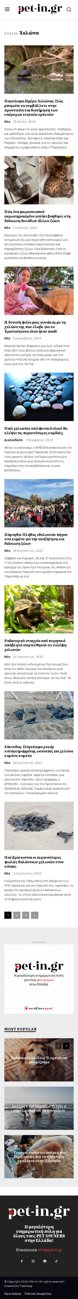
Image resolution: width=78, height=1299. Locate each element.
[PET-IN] (40, 9)
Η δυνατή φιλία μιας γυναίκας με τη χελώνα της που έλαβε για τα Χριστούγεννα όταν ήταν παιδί (34, 327)
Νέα (7, 121)
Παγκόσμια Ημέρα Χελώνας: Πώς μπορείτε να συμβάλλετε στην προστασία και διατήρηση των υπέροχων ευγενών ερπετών (33, 108)
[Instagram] (33, 1261)
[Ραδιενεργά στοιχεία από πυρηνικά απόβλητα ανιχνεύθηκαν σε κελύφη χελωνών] (39, 609)
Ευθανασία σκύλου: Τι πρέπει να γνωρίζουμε (39, 1059)
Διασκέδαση (13, 440)
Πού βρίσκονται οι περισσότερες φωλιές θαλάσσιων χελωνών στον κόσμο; (33, 862)
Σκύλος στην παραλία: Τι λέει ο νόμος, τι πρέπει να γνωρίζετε (39, 1108)
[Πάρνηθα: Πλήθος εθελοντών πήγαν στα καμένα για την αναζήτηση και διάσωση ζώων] (39, 503)
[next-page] (34, 915)
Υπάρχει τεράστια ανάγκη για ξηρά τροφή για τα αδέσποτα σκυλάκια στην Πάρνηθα (39, 1156)
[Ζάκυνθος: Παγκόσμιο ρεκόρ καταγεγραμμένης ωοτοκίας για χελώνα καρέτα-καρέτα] (39, 715)
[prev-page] (58, 1046)
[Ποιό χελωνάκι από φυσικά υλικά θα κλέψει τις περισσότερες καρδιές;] (39, 397)
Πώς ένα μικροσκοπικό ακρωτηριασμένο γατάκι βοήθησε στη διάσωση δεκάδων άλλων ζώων (37, 216)
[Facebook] (22, 1261)
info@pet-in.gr (50, 1249)
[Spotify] (45, 1261)
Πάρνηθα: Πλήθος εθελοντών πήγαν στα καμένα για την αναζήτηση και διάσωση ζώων (36, 539)
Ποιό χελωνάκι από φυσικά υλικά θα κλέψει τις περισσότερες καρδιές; (35, 431)
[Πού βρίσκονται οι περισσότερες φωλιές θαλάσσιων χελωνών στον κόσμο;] (39, 826)
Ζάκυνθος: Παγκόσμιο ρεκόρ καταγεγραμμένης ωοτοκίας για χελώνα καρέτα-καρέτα (38, 751)
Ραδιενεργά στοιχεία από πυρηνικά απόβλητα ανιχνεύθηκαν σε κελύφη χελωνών (35, 645)
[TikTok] (56, 1261)
